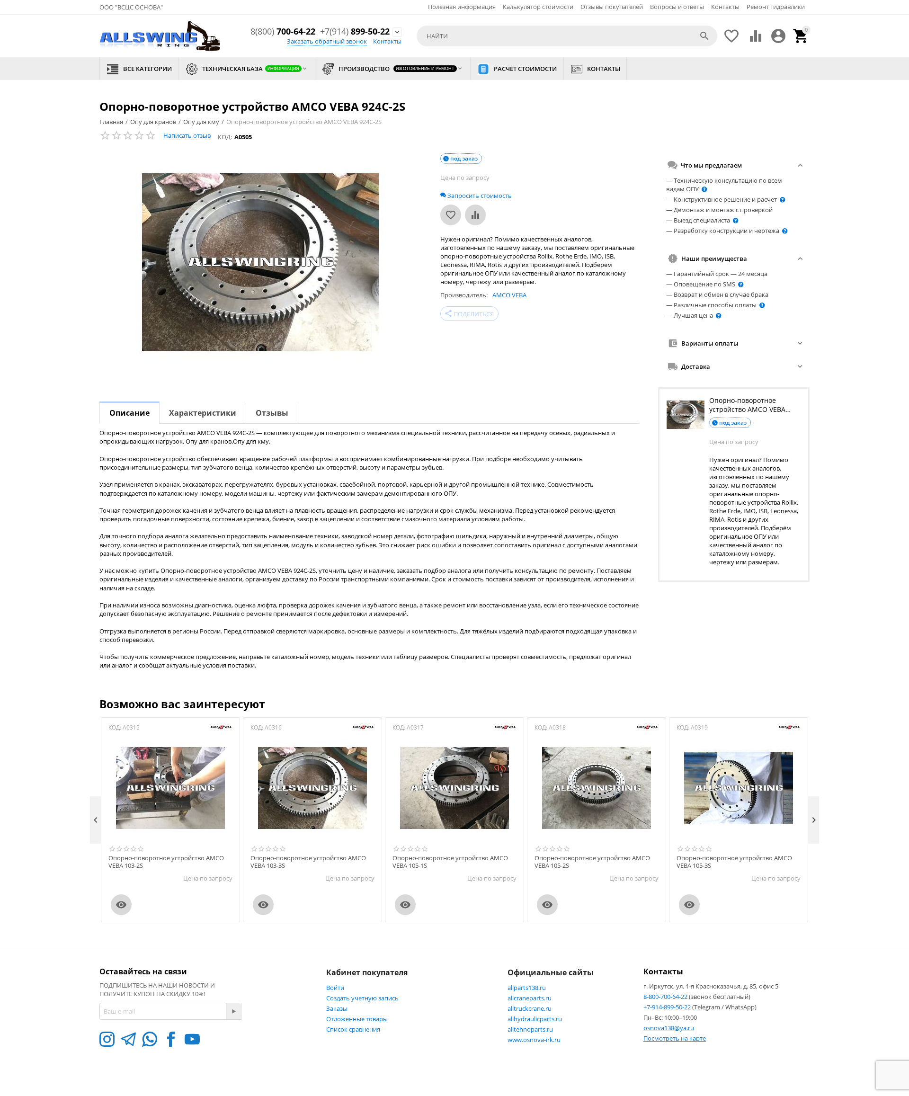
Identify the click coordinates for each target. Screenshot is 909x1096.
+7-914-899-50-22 (667, 1007)
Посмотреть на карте (674, 1038)
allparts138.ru (527, 987)
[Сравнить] (475, 215)
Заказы (337, 1008)
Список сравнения (353, 1029)
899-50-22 (355, 32)
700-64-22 (282, 32)
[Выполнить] (233, 1011)
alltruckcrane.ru (530, 1008)
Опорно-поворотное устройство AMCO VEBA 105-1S (450, 862)
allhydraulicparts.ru (535, 1019)
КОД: (225, 137)
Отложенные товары (357, 1019)
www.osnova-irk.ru (534, 1039)
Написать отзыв (187, 135)
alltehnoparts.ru (530, 1029)
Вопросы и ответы (677, 6)
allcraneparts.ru (530, 998)
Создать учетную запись (362, 998)
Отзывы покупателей (611, 6)
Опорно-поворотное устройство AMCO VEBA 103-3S (308, 862)
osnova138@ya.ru (668, 1028)
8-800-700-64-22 (666, 996)
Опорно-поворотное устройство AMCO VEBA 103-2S (166, 862)
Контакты (725, 6)
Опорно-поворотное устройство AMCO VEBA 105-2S (592, 862)
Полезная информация (462, 6)
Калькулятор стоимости (538, 6)
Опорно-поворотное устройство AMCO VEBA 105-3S (734, 862)
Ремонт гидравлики (776, 6)
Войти (335, 987)
